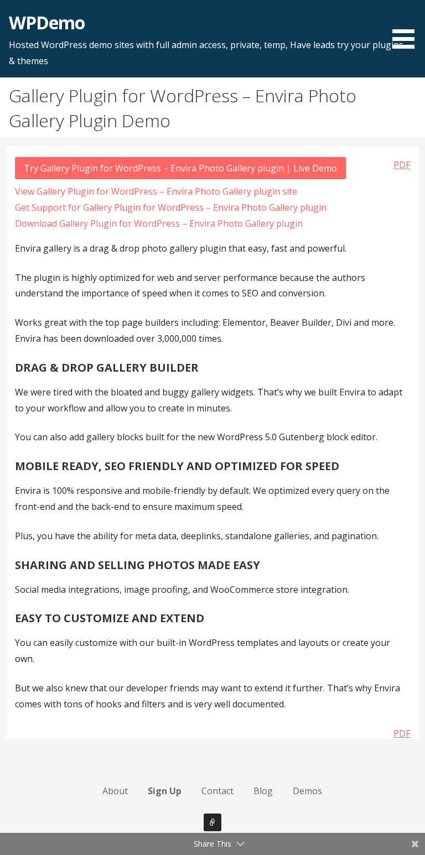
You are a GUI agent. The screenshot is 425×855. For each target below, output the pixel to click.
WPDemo (47, 22)
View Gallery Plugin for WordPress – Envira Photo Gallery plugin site (156, 191)
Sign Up (165, 791)
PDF (401, 165)
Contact (217, 791)
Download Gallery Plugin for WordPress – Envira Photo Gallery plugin (159, 223)
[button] (407, 26)
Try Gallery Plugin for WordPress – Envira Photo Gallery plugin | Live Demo (180, 168)
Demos (307, 791)
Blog (263, 791)
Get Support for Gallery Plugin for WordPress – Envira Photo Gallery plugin (170, 207)
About (115, 791)
